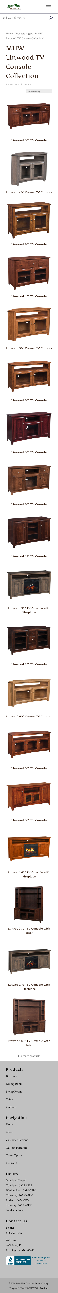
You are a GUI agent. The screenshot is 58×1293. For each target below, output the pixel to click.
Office (9, 1099)
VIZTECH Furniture (39, 1288)
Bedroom (11, 1076)
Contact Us (12, 1163)
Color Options (15, 1155)
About (9, 1132)
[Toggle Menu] (48, 6)
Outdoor (11, 1107)
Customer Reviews (17, 1140)
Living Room (14, 1092)
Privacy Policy (41, 1283)
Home (9, 33)
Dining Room (14, 1084)
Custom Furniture (16, 1148)
